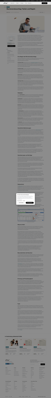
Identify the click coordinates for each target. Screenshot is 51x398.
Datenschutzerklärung (19, 200)
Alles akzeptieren (29, 202)
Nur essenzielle (21, 202)
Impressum (24, 200)
